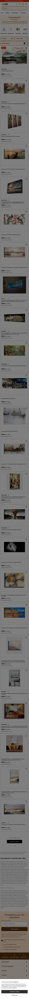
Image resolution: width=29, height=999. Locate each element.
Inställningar (14, 995)
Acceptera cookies (14, 991)
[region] (14, 989)
